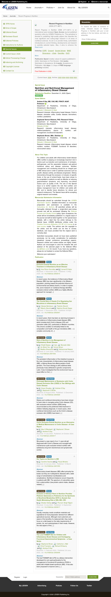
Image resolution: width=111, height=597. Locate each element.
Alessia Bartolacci (47, 306)
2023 (67, 77)
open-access (41, 226)
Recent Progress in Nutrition (60, 23)
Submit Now (39, 95)
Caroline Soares (46, 462)
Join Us (61, 7)
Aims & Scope (10, 28)
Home (28, 7)
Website (40, 126)
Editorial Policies (11, 40)
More (36, 55)
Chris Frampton (45, 546)
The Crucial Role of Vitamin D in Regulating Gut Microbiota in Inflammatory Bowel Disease (54, 302)
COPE (44, 51)
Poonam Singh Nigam (65, 503)
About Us (71, 7)
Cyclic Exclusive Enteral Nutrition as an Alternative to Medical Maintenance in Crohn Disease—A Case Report (55, 424)
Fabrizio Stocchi (62, 306)
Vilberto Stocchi (45, 308)
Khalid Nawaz (46, 345)
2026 (49, 77)
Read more (39, 47)
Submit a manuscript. (100, 2)
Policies (50, 7)
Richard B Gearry (61, 546)
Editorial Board (11, 32)
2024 (63, 77)
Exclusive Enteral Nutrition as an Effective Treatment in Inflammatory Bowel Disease (52, 265)
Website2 (48, 110)
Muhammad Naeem (66, 349)
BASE (69, 51)
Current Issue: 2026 (12, 54)
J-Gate (54, 53)
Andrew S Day (60, 388)
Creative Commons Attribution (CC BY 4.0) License (55, 224)
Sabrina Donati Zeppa (64, 308)
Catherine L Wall (62, 544)
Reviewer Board (11, 36)
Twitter (89, 585)
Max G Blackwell (46, 429)
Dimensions (46, 53)
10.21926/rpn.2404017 (48, 436)
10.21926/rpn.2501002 (48, 353)
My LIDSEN (83, 7)
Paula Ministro (63, 462)
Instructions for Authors (14, 45)
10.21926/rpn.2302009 (52, 552)
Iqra (55, 345)
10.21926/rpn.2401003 (52, 466)
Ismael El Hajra (66, 269)
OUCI (67, 53)
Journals (38, 7)
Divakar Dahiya (46, 503)
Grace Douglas (46, 388)
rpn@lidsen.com (43, 249)
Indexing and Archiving (14, 62)
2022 (71, 77)
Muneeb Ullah (65, 345)
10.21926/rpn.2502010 (52, 274)
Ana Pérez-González (48, 269)
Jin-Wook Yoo (45, 347)
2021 (75, 77)
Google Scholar (60, 51)
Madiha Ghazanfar (46, 349)
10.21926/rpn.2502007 (52, 312)
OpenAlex (61, 53)
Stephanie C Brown (49, 390)
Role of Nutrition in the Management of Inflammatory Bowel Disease (51, 341)
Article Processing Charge (15, 58)
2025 (60, 77)
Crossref (51, 51)
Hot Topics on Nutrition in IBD (48, 459)
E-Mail (54, 110)
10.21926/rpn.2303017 (52, 507)
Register (83, 2)
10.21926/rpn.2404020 (52, 395)
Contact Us (9, 70)
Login (25, 577)
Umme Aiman (58, 347)
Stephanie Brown (47, 544)
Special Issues (11, 49)
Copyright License (12, 66)
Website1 (40, 110)
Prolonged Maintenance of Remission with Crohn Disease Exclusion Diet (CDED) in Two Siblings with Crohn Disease (56, 383)
